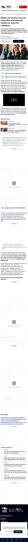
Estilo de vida (8, 14)
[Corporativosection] (26, 522)
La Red (5, 456)
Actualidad (6, 449)
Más (25, 540)
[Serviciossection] (26, 519)
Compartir (20, 41)
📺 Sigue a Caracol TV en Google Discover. (15, 76)
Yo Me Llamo (6, 475)
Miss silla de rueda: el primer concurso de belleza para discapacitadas (13, 420)
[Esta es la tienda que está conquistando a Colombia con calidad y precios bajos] (4, 123)
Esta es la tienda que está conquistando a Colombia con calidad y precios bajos (17, 124)
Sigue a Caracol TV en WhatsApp (13, 73)
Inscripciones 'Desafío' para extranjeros (10, 10)
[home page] (6, 7)
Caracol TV (3, 14)
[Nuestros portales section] (26, 516)
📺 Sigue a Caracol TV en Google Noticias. (15, 208)
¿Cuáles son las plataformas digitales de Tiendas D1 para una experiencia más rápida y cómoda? (17, 131)
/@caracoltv (7, 41)
